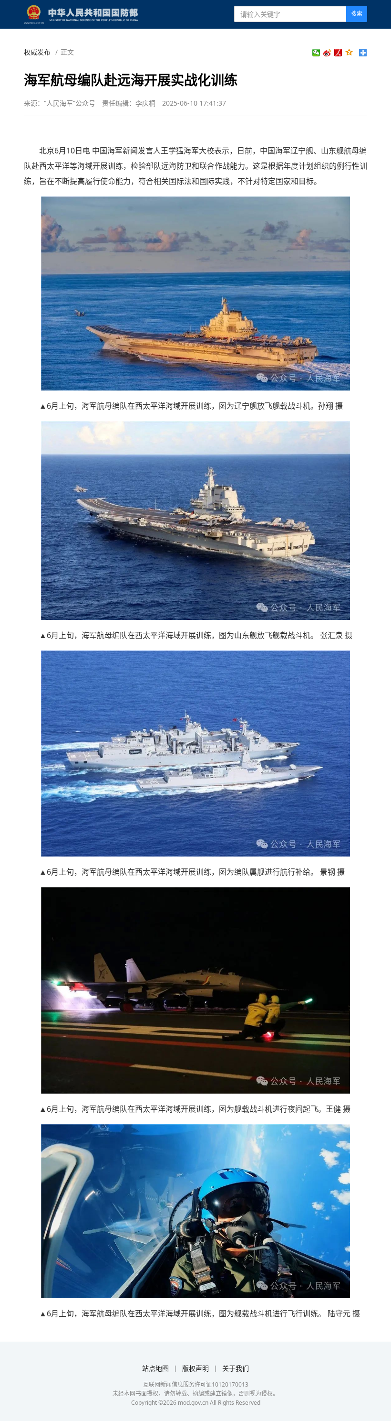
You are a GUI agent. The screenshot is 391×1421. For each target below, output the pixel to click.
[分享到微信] (316, 52)
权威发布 (37, 51)
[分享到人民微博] (338, 52)
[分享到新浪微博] (327, 52)
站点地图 (155, 1368)
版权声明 (195, 1368)
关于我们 (235, 1368)
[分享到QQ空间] (349, 52)
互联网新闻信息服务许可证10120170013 (195, 1384)
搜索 (356, 14)
